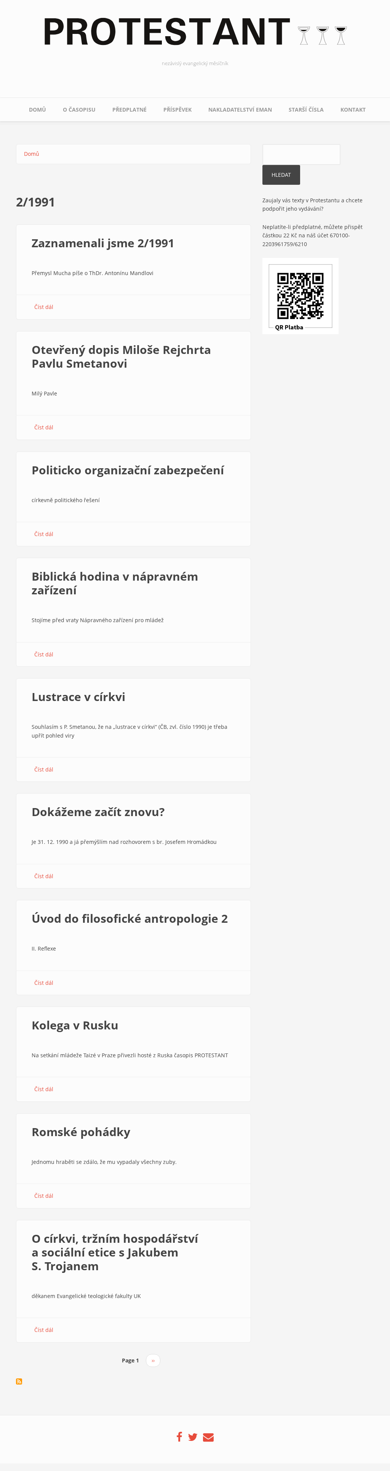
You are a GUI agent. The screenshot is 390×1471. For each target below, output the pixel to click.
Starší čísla (306, 109)
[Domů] (195, 35)
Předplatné (129, 109)
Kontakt (353, 109)
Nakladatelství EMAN (240, 109)
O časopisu (79, 109)
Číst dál (43, 307)
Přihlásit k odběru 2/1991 (19, 1381)
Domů (37, 109)
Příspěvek (177, 109)
